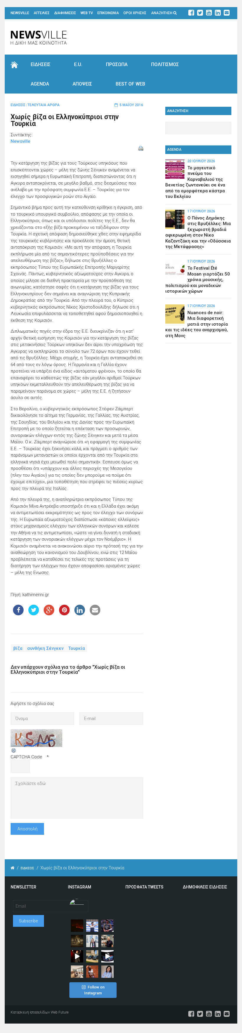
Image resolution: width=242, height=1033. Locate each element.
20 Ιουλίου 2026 (201, 161)
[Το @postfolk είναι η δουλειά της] (107, 956)
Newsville (20, 141)
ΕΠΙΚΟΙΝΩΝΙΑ (108, 13)
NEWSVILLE (20, 13)
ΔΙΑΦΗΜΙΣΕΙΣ (65, 13)
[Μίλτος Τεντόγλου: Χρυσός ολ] (92, 925)
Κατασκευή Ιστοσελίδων (30, 1012)
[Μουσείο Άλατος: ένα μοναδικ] (107, 941)
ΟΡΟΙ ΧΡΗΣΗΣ (134, 13)
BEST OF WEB (130, 84)
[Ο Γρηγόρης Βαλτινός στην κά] (77, 956)
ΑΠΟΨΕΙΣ (82, 84)
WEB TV (87, 13)
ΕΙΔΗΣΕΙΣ (40, 64)
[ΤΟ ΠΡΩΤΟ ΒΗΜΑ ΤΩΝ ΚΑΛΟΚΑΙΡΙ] (92, 956)
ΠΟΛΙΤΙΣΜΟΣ (165, 64)
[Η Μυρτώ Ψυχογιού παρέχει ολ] (107, 971)
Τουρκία (76, 648)
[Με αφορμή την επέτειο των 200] (77, 941)
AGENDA (40, 84)
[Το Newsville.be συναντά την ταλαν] (92, 941)
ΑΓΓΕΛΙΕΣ (42, 13)
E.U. (78, 64)
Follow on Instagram (94, 990)
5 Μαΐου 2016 (131, 105)
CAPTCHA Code (26, 757)
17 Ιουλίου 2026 (201, 211)
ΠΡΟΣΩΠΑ (116, 64)
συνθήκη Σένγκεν (45, 648)
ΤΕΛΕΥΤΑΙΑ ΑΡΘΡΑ (43, 105)
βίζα (17, 648)
